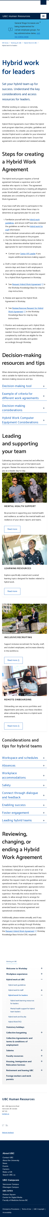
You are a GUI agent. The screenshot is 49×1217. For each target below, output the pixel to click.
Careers (6, 1169)
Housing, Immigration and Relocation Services (18, 1063)
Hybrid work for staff (15, 990)
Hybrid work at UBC (15, 979)
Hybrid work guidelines (17, 985)
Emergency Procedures (11, 1209)
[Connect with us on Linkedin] (7, 1125)
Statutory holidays (15, 1027)
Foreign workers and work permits (18, 1077)
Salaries (10, 1050)
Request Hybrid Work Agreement (26, 284)
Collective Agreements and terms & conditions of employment (19, 1041)
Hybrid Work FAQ (14, 1021)
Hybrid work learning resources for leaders (22, 1002)
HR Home (5, 43)
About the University (11, 1160)
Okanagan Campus (11, 1187)
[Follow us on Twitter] (3, 1125)
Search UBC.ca (9, 1175)
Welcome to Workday (16, 968)
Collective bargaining (16, 1033)
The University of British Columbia (18, 5)
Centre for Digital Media (12, 1197)
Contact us (5, 1114)
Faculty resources (14, 1056)
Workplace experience (16, 974)
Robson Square (9, 1194)
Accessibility (7, 1212)
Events (5, 1166)
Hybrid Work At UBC (30, 43)
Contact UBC (8, 1157)
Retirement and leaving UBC (19, 1070)
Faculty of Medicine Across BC (15, 1200)
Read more (12, 529)
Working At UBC (16, 43)
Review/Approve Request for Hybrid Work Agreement (25, 310)
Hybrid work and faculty (17, 1016)
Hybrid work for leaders (18, 995)
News (5, 1163)
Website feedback (8, 1132)
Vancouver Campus (11, 1184)
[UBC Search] (43, 3)
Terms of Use (26, 1209)
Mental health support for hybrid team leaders (22, 1010)
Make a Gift (7, 1172)
